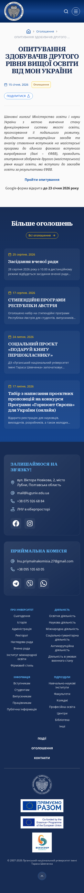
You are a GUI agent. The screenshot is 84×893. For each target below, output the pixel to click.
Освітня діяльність (62, 616)
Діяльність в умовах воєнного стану (62, 658)
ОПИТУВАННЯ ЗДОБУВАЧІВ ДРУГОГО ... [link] (42, 37)
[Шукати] (66, 11)
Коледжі (62, 700)
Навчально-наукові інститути (62, 685)
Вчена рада (22, 648)
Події (42, 738)
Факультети (62, 694)
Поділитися (16, 96)
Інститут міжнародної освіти (22, 657)
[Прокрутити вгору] (42, 876)
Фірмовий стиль (22, 665)
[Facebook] (16, 523)
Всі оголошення (40, 235)
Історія (22, 622)
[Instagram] (29, 523)
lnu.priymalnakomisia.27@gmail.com (45, 561)
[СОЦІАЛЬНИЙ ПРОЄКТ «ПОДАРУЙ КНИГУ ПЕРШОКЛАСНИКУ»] (42, 352)
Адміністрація (22, 629)
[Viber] (29, 583)
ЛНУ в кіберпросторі (33, 509)
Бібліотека (62, 720)
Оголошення (45, 31)
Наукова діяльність (62, 622)
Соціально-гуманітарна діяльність (62, 637)
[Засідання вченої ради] (42, 264)
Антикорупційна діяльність (62, 648)
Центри (62, 713)
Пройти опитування (42, 179)
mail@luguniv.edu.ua (33, 493)
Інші (62, 726)
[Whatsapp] (43, 583)
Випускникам (22, 696)
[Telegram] (16, 583)
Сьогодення (22, 616)
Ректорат (21, 635)
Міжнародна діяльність (62, 629)
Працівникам (22, 703)
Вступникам (21, 683)
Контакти (42, 758)
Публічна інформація (22, 709)
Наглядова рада (22, 642)
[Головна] (28, 31)
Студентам (21, 690)
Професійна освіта (62, 707)
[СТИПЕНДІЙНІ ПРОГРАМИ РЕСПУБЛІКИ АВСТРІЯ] (42, 305)
